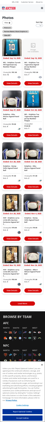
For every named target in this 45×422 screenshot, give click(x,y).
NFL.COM (15, 2)
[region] (22, 391)
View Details (12, 83)
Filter (6, 22)
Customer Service (27, 2)
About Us (39, 2)
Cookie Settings (22, 405)
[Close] (42, 365)
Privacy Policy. (11, 400)
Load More (22, 303)
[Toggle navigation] (42, 8)
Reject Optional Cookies (22, 411)
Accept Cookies (22, 418)
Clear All (7, 35)
